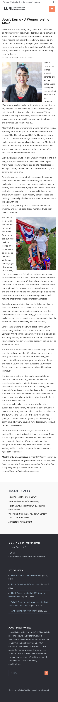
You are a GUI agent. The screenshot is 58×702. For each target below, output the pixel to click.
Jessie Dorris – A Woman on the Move (25, 21)
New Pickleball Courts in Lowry (22, 496)
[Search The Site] (54, 2)
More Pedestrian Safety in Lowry (23, 501)
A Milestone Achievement (20, 521)
